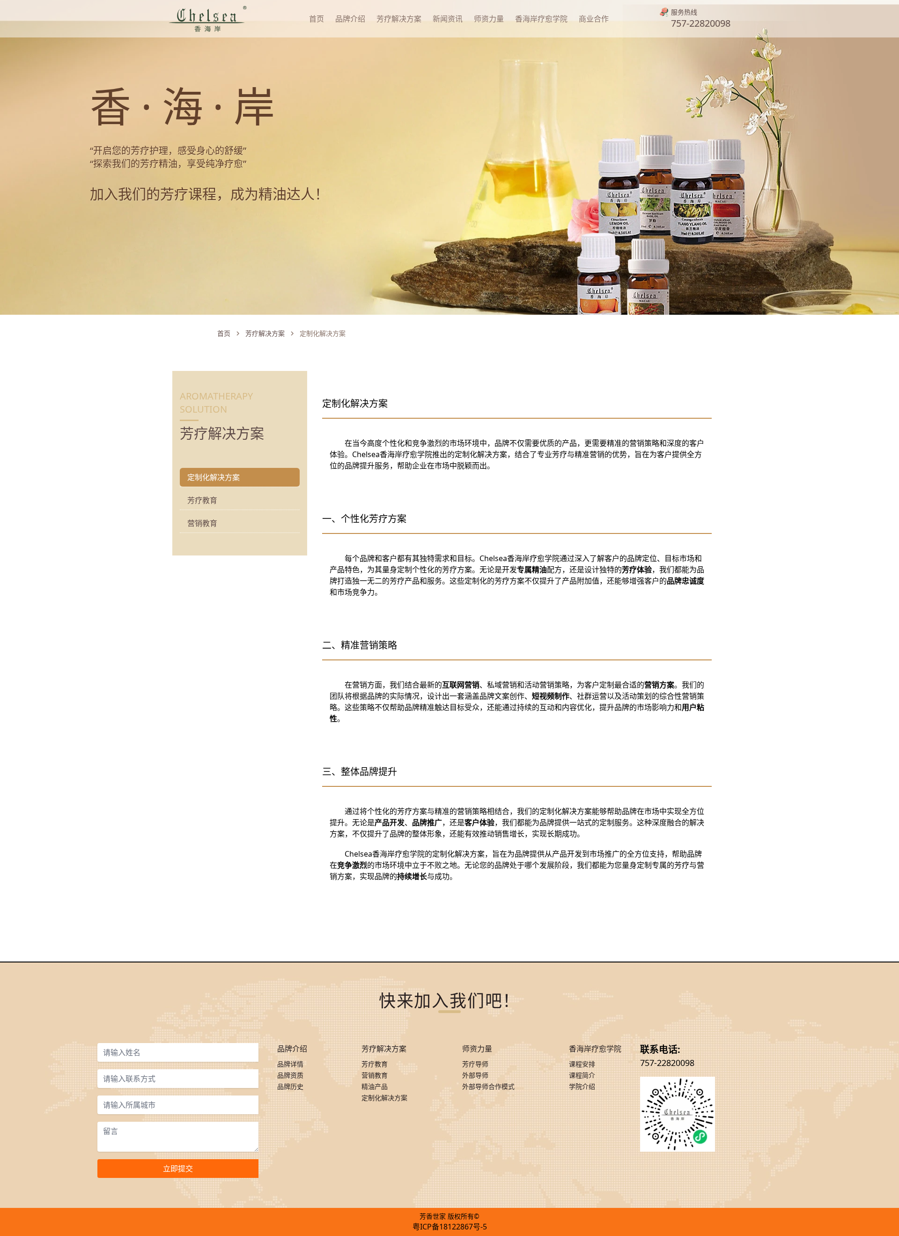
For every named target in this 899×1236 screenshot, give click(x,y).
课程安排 (582, 1063)
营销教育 (202, 523)
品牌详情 (290, 1063)
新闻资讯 (448, 19)
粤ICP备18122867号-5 (450, 1226)
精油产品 (374, 1086)
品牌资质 (290, 1075)
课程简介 (582, 1075)
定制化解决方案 (384, 1097)
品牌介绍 (350, 19)
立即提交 (178, 1168)
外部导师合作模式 (488, 1086)
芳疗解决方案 (398, 19)
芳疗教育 (202, 500)
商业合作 (594, 19)
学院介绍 (582, 1086)
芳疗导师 (475, 1063)
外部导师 (475, 1075)
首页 (316, 19)
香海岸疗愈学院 (541, 19)
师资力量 (489, 19)
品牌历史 (290, 1086)
